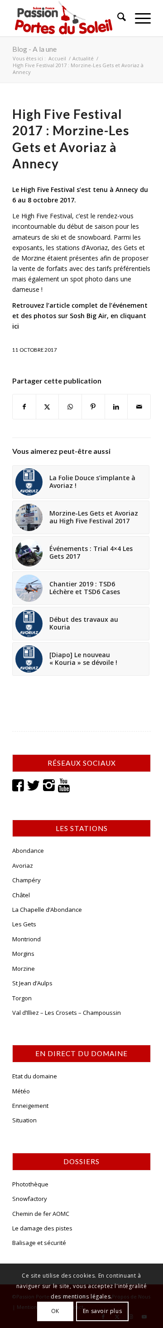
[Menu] (138, 18)
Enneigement (30, 1106)
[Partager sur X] (47, 406)
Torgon (22, 998)
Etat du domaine (34, 1076)
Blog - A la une (34, 48)
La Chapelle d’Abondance (47, 909)
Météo (21, 1091)
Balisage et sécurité (39, 1243)
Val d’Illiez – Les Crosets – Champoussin (66, 1012)
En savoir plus (102, 1311)
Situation (24, 1120)
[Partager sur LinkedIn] (116, 406)
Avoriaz (22, 865)
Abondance (28, 850)
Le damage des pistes (42, 1228)
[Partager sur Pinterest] (93, 406)
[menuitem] (117, 18)
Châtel (21, 895)
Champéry (26, 880)
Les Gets (24, 924)
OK (55, 1311)
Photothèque (30, 1184)
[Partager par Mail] (139, 406)
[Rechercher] (117, 18)
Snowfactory (29, 1199)
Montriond (26, 939)
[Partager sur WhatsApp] (70, 406)
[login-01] (67, 18)
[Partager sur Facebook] (24, 406)
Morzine (23, 968)
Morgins (23, 953)
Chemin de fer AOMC (40, 1214)
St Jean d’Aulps (32, 983)
